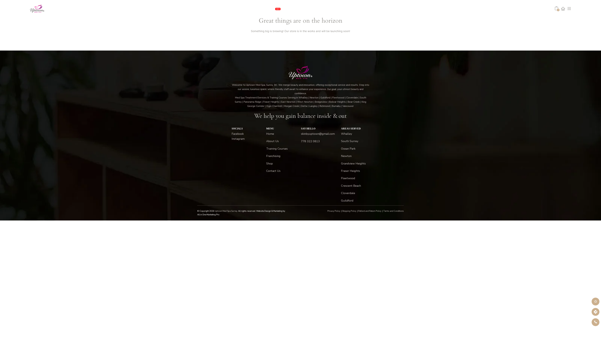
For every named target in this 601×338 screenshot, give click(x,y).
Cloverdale (348, 193)
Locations (304, 8)
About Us (341, 8)
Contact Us (273, 171)
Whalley (346, 134)
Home (270, 134)
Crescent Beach (351, 186)
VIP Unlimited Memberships (256, 8)
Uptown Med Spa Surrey (226, 211)
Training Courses (277, 149)
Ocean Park (348, 149)
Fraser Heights (350, 171)
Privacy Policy (333, 211)
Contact (369, 8)
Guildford (347, 200)
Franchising (324, 8)
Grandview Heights (353, 163)
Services (227, 8)
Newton (346, 156)
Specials (289, 8)
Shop (357, 8)
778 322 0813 (310, 141)
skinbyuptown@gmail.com (318, 134)
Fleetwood (348, 178)
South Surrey (349, 141)
